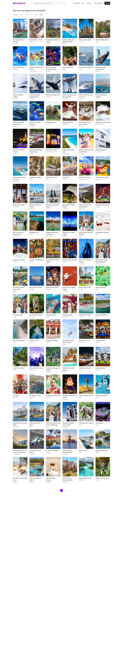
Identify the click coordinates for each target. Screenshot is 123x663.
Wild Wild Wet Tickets (102, 177)
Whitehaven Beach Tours (68, 151)
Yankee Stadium (101, 368)
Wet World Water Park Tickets (36, 68)
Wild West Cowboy (85, 177)
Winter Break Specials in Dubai (85, 233)
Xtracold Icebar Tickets (36, 368)
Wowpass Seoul (18, 315)
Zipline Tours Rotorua (102, 478)
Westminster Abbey (85, 40)
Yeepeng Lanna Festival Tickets (69, 396)
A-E (22, 15)
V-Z (41, 15)
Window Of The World (102, 205)
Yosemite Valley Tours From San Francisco (19, 451)
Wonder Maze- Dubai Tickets (52, 261)
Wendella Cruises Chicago (18, 41)
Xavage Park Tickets (85, 315)
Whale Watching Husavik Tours (101, 68)
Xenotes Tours (33, 340)
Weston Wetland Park (102, 40)
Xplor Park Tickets (18, 368)
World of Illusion (101, 287)
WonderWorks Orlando (69, 260)
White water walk (51, 150)
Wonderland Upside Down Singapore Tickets (102, 261)
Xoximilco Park (100, 340)
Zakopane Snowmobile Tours (20, 479)
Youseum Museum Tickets (35, 451)
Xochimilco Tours (84, 340)
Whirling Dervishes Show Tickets (85, 123)
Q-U (36, 15)
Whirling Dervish (67, 122)
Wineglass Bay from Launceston (52, 233)
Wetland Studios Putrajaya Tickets (51, 68)
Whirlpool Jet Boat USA (103, 122)
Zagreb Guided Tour (102, 450)
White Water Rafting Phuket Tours (35, 151)
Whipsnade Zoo (51, 122)
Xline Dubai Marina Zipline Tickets (68, 341)
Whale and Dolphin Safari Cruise (18, 123)
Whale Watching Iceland (18, 96)
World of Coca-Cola (85, 287)
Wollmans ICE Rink (19, 260)
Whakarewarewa (67, 67)
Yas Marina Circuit (35, 395)
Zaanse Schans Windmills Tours (67, 451)
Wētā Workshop (67, 315)
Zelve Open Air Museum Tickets (67, 479)
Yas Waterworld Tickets (53, 395)
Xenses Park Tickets (52, 340)
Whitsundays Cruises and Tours (19, 178)
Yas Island (16, 395)
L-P (31, 15)
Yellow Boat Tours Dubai (35, 424)
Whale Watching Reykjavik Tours (34, 96)
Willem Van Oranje (18, 205)
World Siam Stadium (52, 287)
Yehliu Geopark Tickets (86, 395)
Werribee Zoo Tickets (36, 40)
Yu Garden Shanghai (52, 450)
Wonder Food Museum (36, 260)
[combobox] (49, 3)
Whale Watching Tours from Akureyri (69, 96)
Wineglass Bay (33, 232)
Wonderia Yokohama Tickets (85, 261)
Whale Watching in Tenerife (101, 96)
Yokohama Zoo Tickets (86, 423)
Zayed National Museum (50, 479)
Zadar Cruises (83, 450)
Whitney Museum (101, 150)
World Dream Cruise (35, 287)
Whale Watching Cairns (86, 67)
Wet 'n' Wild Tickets (19, 67)
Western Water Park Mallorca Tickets (68, 41)
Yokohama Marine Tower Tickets (68, 424)
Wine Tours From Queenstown (18, 233)
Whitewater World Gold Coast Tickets (86, 151)
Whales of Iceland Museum (34, 123)
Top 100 (16, 15)
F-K (27, 15)
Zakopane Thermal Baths (35, 479)
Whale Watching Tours (53, 95)
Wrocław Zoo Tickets (35, 315)
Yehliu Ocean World (102, 395)
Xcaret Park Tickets (101, 315)
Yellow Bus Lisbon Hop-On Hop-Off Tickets (53, 424)
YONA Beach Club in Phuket (68, 369)
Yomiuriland (99, 423)
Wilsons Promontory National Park (85, 206)
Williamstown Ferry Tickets (35, 206)
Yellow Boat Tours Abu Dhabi (20, 424)
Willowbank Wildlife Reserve (68, 206)
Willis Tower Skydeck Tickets (52, 206)
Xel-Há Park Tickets (19, 340)
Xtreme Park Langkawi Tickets (53, 369)
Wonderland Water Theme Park (19, 288)
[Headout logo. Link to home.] (19, 3)
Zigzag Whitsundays (85, 478)
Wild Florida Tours (51, 177)
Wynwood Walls (51, 315)
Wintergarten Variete (102, 232)
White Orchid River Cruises (19, 151)
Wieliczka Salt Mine (35, 177)
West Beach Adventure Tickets (53, 41)
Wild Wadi (65, 177)
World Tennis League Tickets (68, 288)
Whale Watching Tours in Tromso (86, 96)
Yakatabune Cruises (85, 368)
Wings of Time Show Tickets (68, 233)
